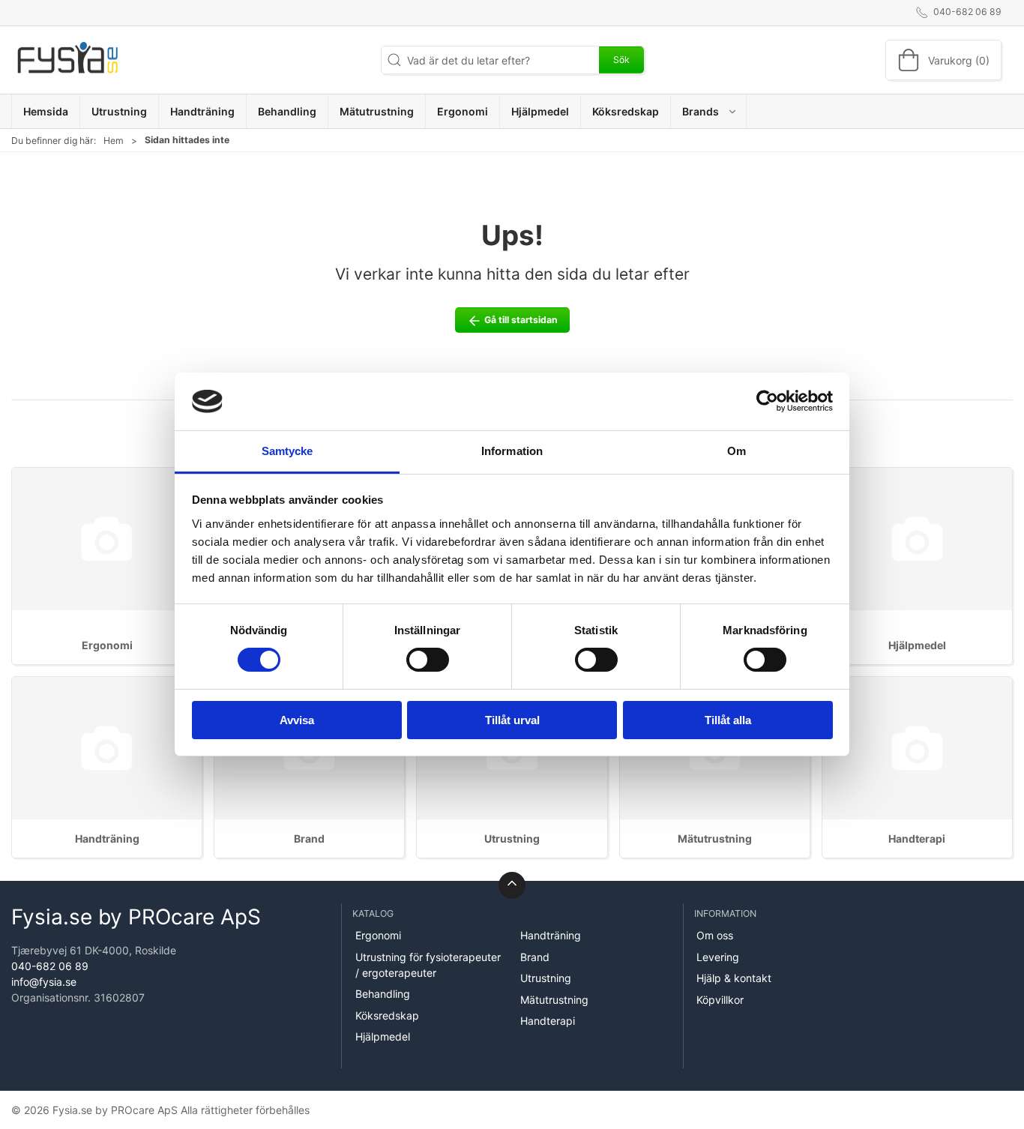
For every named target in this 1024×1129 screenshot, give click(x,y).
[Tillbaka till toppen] (512, 885)
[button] (709, 111)
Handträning (107, 838)
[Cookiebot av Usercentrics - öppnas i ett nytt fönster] (767, 401)
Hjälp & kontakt (733, 978)
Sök (621, 59)
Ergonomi (107, 645)
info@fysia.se (43, 981)
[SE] (67, 60)
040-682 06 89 (49, 966)
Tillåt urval (512, 720)
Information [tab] (512, 451)
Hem (113, 140)
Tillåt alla (728, 720)
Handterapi (916, 838)
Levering (717, 957)
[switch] (427, 660)
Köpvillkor (720, 999)
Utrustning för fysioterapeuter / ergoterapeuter (428, 965)
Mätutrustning (715, 838)
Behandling (382, 993)
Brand (309, 838)
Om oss (714, 935)
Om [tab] (736, 451)
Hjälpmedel (917, 645)
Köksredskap (387, 1015)
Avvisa (297, 720)
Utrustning (512, 838)
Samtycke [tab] (287, 451)
